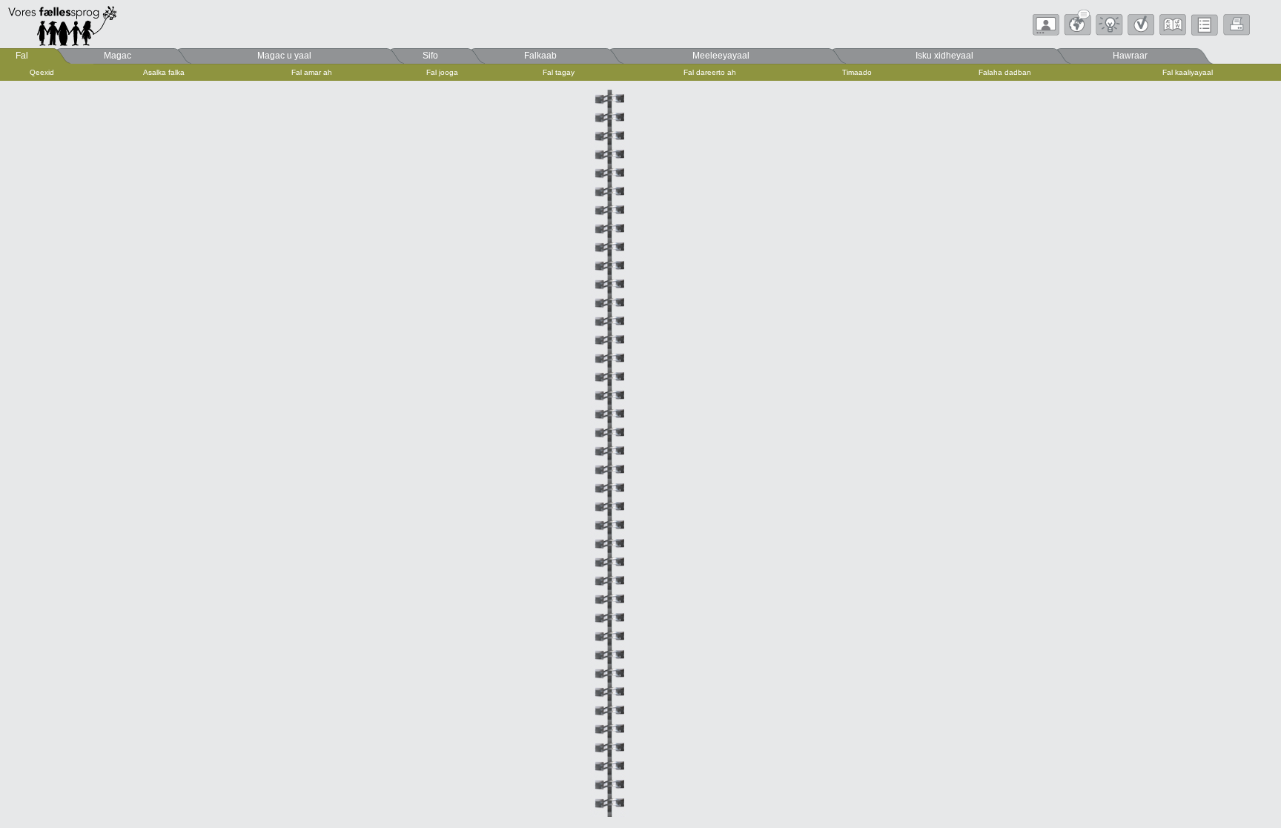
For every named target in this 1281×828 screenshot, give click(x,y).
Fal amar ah (311, 72)
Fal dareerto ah (709, 72)
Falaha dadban (1005, 72)
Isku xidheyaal (944, 55)
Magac (117, 55)
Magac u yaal (284, 55)
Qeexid (42, 72)
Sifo (430, 55)
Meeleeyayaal (720, 55)
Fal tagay (559, 72)
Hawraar (1130, 55)
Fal (22, 55)
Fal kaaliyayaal (1187, 72)
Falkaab (540, 55)
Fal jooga (442, 72)
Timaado (857, 72)
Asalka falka (164, 72)
